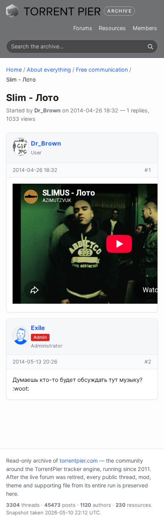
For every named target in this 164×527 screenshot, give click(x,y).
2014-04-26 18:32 (35, 170)
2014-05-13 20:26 (35, 362)
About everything (49, 69)
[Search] (150, 46)
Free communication (102, 69)
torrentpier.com (78, 460)
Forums (82, 28)
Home (14, 69)
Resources (112, 28)
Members (145, 28)
